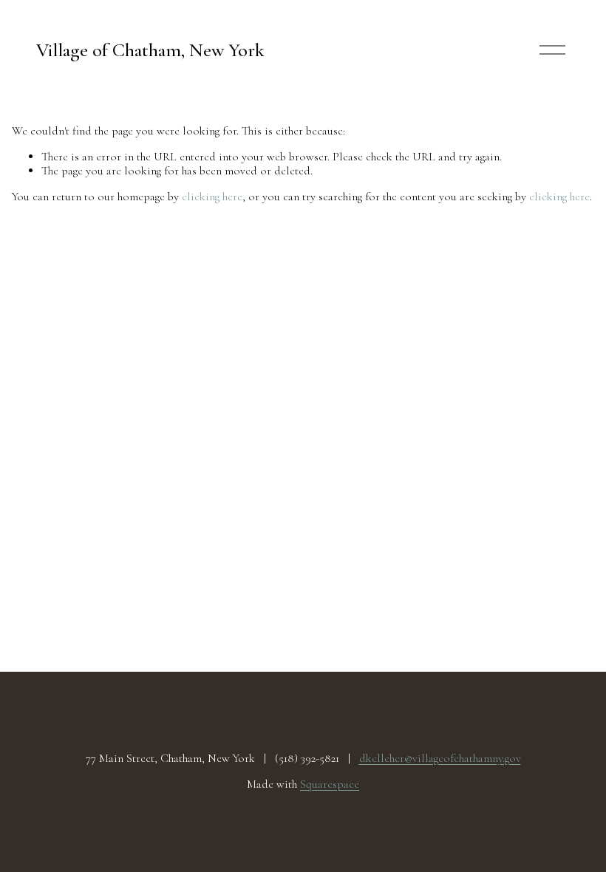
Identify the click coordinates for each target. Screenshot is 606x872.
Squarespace (329, 784)
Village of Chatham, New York (150, 49)
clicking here (212, 196)
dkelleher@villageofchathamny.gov (440, 759)
